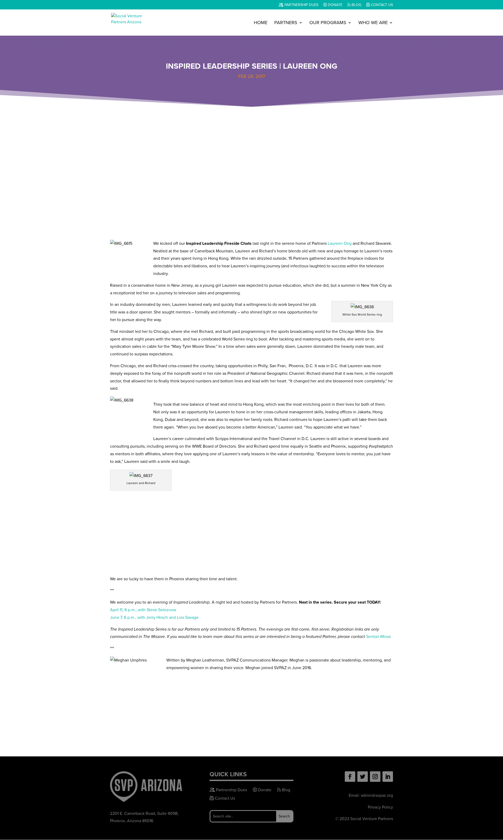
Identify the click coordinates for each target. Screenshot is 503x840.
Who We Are (373, 23)
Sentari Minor (378, 636)
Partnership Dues (300, 5)
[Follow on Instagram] (375, 776)
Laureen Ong (340, 243)
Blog (356, 5)
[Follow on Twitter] (362, 776)
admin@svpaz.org (377, 795)
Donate (334, 5)
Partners (285, 23)
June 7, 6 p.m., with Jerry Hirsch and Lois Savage (154, 617)
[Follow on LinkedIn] (387, 776)
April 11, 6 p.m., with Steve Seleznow (143, 610)
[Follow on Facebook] (350, 776)
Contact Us (381, 5)
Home (260, 23)
